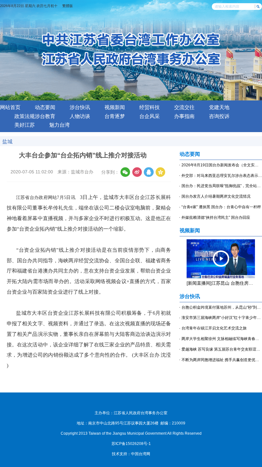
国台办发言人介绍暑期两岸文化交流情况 (215, 196)
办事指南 (184, 116)
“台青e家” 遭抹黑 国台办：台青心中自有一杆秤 (221, 207)
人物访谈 (80, 116)
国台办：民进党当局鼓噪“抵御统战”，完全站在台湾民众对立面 (221, 186)
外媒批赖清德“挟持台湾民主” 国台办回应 (215, 217)
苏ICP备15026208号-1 (131, 443)
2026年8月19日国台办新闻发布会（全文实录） (221, 165)
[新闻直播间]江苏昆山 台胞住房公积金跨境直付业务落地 (221, 283)
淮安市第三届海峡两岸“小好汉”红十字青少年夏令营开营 (221, 317)
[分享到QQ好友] (148, 172)
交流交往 (184, 107)
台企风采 (149, 116)
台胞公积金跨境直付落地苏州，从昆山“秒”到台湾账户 (221, 307)
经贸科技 (149, 107)
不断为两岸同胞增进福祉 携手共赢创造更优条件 (221, 360)
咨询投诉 (219, 116)
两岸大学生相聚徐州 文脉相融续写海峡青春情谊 (221, 338)
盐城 (7, 141)
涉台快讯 (80, 107)
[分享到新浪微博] (137, 172)
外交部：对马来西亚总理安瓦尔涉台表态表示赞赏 (221, 175)
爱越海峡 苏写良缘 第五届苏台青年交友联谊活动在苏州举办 (221, 349)
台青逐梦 (114, 116)
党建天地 (219, 107)
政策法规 (24, 116)
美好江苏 (24, 125)
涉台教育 (45, 116)
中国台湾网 (140, 454)
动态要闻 (45, 107)
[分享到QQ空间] (160, 172)
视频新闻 (114, 107)
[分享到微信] (125, 172)
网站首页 (10, 107)
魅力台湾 (59, 125)
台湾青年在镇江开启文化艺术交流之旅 (214, 328)
